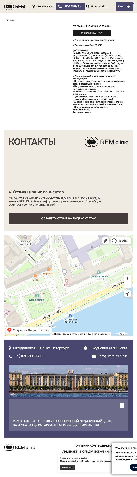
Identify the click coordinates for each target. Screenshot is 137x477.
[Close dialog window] (133, 4)
